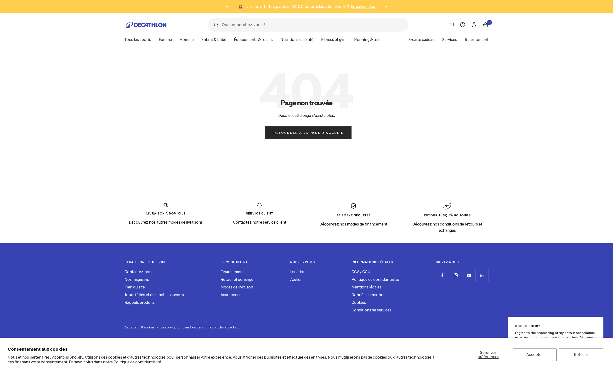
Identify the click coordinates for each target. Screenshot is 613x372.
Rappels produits (140, 302)
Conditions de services (372, 310)
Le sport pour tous (175, 327)
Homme (187, 39)
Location (298, 272)
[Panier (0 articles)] (485, 25)
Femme (165, 39)
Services (449, 39)
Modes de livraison (237, 287)
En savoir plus (363, 6)
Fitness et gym (333, 39)
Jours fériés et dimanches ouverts (154, 295)
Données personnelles (372, 295)
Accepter (534, 354)
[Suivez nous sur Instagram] (455, 275)
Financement (232, 272)
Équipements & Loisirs (253, 39)
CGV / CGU (361, 272)
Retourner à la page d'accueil (308, 133)
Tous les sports (138, 39)
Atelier (296, 279)
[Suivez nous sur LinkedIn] (481, 275)
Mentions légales (366, 287)
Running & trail (367, 39)
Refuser (581, 354)
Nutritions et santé (296, 39)
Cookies (359, 302)
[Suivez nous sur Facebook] (442, 275)
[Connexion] (474, 25)
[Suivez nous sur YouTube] (468, 275)
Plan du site (135, 287)
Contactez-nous (139, 272)
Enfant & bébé (213, 39)
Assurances (231, 295)
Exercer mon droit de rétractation (216, 327)
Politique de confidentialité (137, 362)
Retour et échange (237, 279)
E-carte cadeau (422, 39)
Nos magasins (137, 279)
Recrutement (476, 39)
